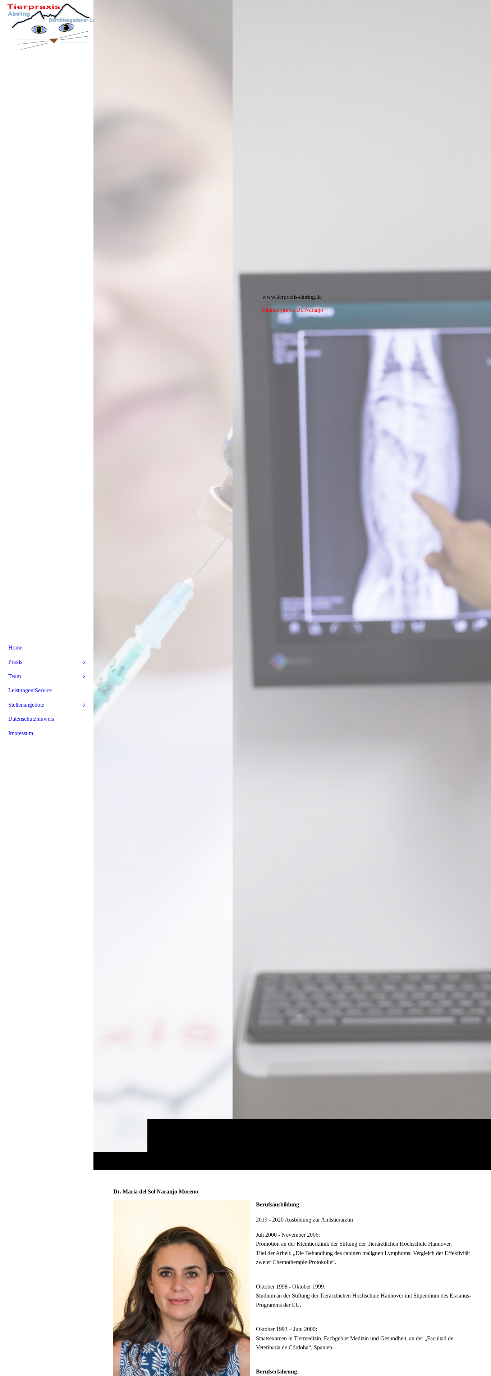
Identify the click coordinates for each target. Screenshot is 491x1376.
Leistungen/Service (30, 690)
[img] (292, 585)
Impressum (20, 733)
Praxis (15, 662)
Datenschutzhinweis (31, 719)
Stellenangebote (26, 705)
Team (14, 676)
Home (15, 647)
